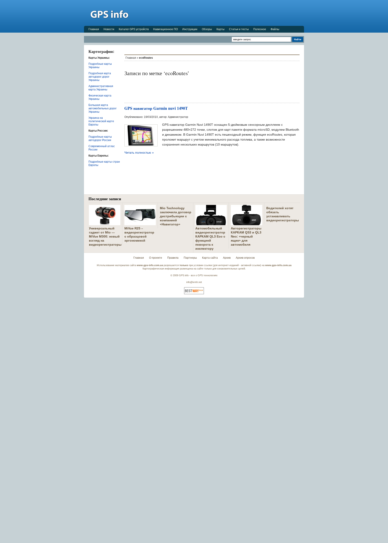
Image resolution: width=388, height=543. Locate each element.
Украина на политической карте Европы (101, 121)
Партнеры (190, 257)
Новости (109, 29)
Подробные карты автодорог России (100, 138)
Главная (93, 29)
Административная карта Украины (100, 88)
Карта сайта (210, 257)
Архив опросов (245, 257)
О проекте (155, 257)
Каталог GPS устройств (134, 29)
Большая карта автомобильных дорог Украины (102, 108)
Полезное (259, 29)
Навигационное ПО (165, 29)
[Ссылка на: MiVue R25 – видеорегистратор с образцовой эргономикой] (140, 223)
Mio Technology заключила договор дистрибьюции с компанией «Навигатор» (175, 216)
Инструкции (189, 29)
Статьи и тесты (239, 29)
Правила (173, 257)
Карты (220, 29)
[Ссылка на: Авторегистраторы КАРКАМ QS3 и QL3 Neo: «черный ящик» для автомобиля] (246, 223)
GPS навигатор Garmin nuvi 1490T (156, 108)
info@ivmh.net (194, 282)
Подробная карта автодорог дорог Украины (99, 77)
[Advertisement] (222, 13)
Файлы (275, 29)
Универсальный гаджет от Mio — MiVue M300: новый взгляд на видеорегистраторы (105, 236)
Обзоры (207, 29)
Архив (227, 257)
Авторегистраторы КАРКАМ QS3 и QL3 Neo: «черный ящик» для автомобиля (246, 236)
